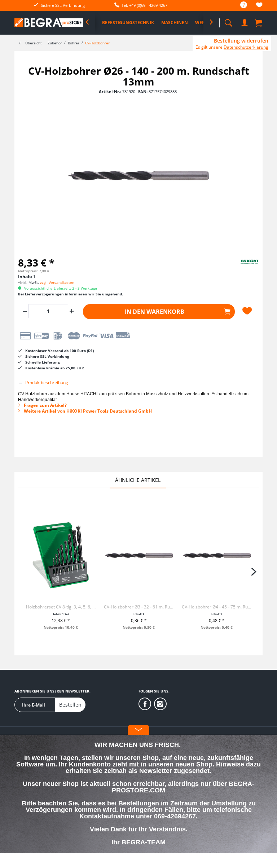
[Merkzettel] (259, 6)
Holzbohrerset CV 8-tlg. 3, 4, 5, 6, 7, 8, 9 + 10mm (61, 607)
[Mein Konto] (244, 21)
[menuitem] (240, 5)
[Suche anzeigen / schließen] (228, 20)
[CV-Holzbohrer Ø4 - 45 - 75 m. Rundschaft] (217, 555)
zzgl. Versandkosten (57, 282)
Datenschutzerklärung (246, 47)
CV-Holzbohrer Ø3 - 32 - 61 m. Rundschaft (139, 607)
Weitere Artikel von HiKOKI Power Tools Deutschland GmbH (87, 411)
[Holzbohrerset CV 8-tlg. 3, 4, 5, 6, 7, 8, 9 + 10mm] (61, 555)
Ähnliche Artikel (138, 479)
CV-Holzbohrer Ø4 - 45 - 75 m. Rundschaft (217, 607)
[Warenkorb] (259, 22)
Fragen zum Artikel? (45, 405)
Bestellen (70, 704)
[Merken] (248, 311)
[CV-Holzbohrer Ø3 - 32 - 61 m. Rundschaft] (139, 555)
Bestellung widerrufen (241, 41)
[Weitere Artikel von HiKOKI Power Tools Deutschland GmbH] (241, 267)
